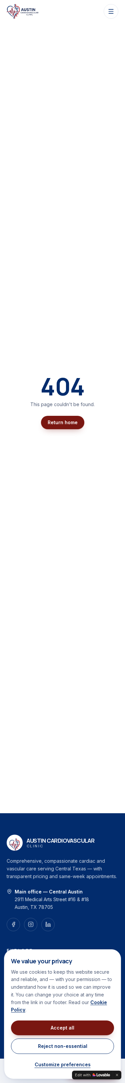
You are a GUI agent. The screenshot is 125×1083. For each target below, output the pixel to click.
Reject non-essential (62, 1046)
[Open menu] (111, 11)
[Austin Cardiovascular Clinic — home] (22, 11)
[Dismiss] (117, 1075)
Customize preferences (63, 1064)
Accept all (62, 1028)
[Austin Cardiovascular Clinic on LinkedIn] (48, 924)
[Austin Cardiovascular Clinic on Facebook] (13, 924)
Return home (63, 422)
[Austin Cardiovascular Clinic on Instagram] (30, 924)
